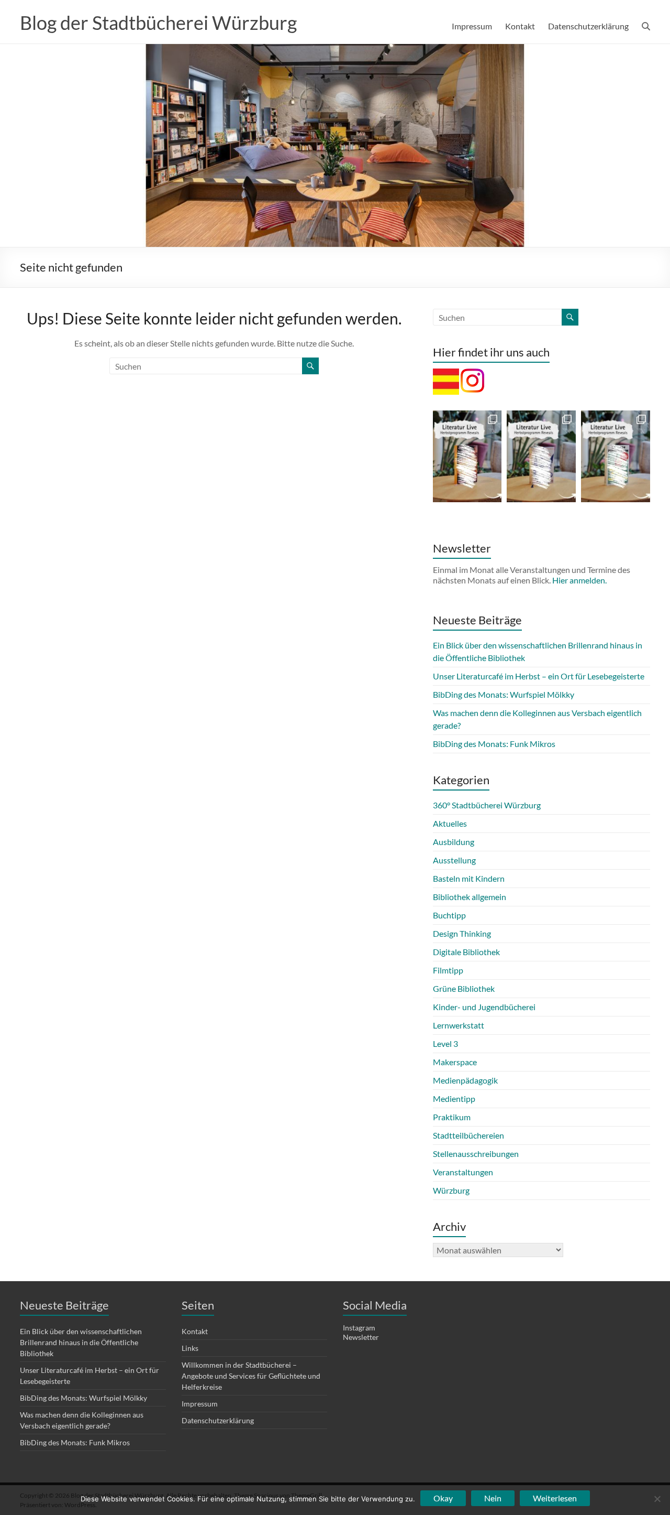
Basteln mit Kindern (469, 878)
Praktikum (452, 1117)
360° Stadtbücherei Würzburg (487, 805)
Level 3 (445, 1043)
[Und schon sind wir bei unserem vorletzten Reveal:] (541, 456)
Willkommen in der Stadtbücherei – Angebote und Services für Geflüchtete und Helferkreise (251, 1375)
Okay (443, 1498)
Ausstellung (454, 860)
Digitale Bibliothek (466, 952)
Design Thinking (462, 933)
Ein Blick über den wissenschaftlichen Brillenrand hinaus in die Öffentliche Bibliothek (81, 1342)
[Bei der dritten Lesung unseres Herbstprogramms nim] (615, 456)
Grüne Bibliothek (464, 988)
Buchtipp (449, 915)
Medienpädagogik (465, 1080)
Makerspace (455, 1062)
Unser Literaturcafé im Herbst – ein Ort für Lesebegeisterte (538, 676)
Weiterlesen (555, 1498)
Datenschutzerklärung (588, 26)
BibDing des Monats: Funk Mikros (494, 744)
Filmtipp (448, 970)
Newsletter (361, 1337)
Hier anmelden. (579, 580)
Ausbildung (453, 842)
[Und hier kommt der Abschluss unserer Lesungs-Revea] (467, 456)
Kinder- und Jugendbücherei (484, 1007)
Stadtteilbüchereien (468, 1135)
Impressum (472, 26)
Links (190, 1348)
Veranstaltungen (463, 1172)
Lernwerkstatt (458, 1025)
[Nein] (657, 1499)
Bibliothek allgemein (469, 897)
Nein (492, 1498)
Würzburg (451, 1190)
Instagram (359, 1327)
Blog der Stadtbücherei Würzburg (158, 22)
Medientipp (454, 1098)
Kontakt (520, 26)
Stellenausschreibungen (476, 1154)
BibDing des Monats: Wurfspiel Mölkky (503, 694)
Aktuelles (450, 823)
